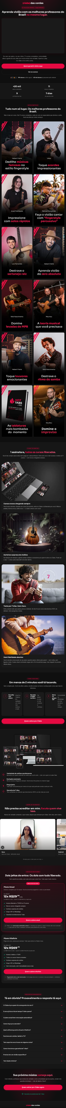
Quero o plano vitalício (33, 971)
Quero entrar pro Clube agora (33, 1087)
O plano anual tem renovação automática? (17, 1017)
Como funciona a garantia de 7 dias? (15, 1048)
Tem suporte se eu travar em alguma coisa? (18, 1042)
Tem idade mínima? (10, 1061)
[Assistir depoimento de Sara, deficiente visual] (27, 834)
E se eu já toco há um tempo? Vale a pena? (17, 1011)
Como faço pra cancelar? (12, 1024)
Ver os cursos (33, 72)
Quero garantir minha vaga (33, 66)
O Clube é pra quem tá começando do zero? (18, 1005)
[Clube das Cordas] (33, 3)
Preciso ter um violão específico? (14, 1055)
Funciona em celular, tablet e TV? (14, 1036)
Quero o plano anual (33, 920)
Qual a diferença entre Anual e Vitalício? (17, 1030)
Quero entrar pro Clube (33, 721)
